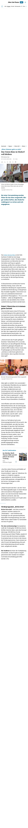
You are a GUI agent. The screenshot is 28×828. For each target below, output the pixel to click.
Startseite (3, 146)
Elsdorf (23, 146)
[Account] (25, 2)
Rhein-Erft (16, 146)
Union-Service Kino (9, 255)
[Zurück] (2, 6)
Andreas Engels (7, 462)
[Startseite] (13, 2)
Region (10, 146)
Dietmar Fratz (6, 157)
